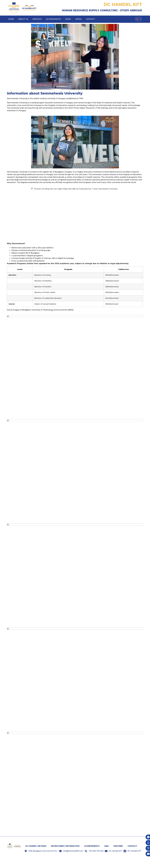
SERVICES (37, 19)
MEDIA (78, 19)
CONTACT (90, 19)
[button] (138, 19)
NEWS (68, 19)
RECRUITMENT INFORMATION (65, 846)
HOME (11, 19)
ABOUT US (23, 19)
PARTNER (118, 846)
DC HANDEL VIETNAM (35, 846)
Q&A (106, 846)
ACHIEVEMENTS (53, 19)
